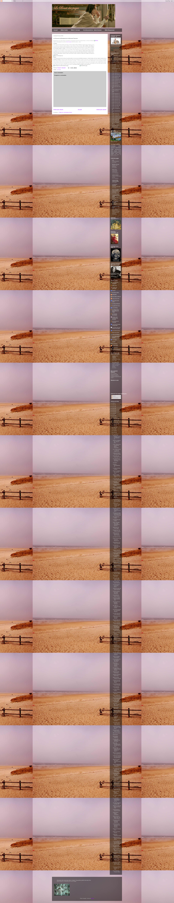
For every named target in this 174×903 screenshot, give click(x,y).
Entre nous (114, 169)
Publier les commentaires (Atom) (65, 112)
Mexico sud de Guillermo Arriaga (117, 678)
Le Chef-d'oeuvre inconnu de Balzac (116, 585)
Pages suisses (115, 115)
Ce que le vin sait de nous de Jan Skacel (116, 681)
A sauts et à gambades (114, 288)
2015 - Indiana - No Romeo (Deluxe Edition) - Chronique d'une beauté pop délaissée (116, 211)
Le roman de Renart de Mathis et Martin (117, 868)
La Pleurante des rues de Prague (116, 573)
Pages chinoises (115, 80)
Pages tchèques (115, 118)
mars (114, 434)
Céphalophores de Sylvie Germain (116, 543)
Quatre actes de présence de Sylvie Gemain (116, 534)
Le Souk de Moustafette (114, 314)
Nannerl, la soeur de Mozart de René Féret (117, 806)
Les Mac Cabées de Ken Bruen (117, 701)
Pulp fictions (115, 734)
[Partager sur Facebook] (75, 68)
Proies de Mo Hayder (115, 713)
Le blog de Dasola (116, 303)
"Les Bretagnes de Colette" (116, 556)
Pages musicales (115, 105)
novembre (115, 420)
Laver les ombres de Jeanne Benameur (116, 592)
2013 (113, 413)
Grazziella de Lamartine (115, 576)
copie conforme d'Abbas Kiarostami (116, 792)
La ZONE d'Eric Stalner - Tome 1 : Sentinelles (117, 859)
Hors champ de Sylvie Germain (116, 582)
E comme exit (114, 203)
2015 (113, 410)
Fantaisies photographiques (115, 68)
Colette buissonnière (116, 490)
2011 (113, 417)
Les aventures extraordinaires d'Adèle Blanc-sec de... (116, 799)
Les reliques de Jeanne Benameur (116, 496)
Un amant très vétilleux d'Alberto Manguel (117, 669)
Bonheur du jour (115, 164)
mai (114, 430)
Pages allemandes (115, 74)
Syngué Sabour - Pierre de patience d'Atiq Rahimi (116, 638)
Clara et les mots (115, 298)
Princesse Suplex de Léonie (116, 856)
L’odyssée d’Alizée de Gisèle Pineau (117, 454)
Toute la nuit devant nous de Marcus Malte (117, 565)
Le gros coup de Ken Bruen (116, 708)
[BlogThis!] (72, 68)
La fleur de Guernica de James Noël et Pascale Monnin (117, 756)
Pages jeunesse (115, 102)
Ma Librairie (114, 343)
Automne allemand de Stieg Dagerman (116, 774)
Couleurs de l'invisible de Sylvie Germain (116, 626)
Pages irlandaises (115, 96)
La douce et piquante (114, 185)
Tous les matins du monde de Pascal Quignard (117, 653)
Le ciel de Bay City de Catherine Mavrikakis (116, 660)
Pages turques (115, 119)
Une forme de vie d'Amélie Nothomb (116, 602)
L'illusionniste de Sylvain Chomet (116, 810)
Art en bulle (114, 57)
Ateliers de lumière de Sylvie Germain (116, 617)
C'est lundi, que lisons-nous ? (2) (117, 456)
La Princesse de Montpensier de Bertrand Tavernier (116, 825)
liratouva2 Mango (115, 334)
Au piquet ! (115, 462)
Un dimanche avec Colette (116, 520)
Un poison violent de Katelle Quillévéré (116, 821)
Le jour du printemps (115, 482)
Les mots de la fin (116, 330)
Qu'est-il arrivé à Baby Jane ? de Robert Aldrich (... (117, 817)
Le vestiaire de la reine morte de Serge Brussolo (116, 723)
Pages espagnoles (115, 89)
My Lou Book (115, 347)
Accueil (56, 30)
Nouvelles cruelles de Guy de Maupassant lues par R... (117, 510)
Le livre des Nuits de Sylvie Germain (116, 642)
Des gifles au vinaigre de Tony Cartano (116, 606)
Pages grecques (115, 93)
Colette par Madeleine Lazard (117, 835)
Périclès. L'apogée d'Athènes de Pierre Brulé (116, 783)
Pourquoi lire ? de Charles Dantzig (116, 531)
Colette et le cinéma (117, 558)
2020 (113, 403)
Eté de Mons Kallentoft (115, 737)
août (114, 425)
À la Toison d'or (115, 362)
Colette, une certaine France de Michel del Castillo (116, 505)
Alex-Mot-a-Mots (115, 292)
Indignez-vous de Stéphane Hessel (117, 551)
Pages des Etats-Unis (116, 86)
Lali (113, 160)
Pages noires (114, 106)
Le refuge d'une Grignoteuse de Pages (115, 310)
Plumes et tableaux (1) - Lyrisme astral (117, 472)
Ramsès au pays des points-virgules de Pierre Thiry (117, 761)
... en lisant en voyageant (115, 283)
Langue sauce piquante (115, 356)
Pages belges (114, 77)
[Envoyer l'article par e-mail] (68, 67)
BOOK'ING (114, 294)
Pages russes (114, 113)
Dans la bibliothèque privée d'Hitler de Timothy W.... (117, 765)
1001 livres (114, 285)
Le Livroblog (115, 307)
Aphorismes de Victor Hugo (116, 528)
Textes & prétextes (116, 349)
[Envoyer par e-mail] (71, 68)
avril (114, 432)
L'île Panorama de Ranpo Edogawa (116, 698)
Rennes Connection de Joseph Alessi (117, 753)
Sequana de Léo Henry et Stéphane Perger (117, 849)
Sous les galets (115, 189)
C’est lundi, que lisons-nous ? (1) (117, 479)
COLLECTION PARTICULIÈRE (115, 181)
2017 (113, 406)
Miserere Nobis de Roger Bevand (116, 620)
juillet (114, 427)
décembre (115, 418)
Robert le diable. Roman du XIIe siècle (116, 475)
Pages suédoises (115, 116)
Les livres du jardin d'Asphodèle (116, 325)
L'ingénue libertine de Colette (116, 553)
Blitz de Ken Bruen (116, 732)
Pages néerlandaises (116, 110)
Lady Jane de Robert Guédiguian (115, 813)
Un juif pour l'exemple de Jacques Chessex (116, 664)
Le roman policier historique (116, 720)
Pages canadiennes (116, 79)
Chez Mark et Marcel (116, 296)
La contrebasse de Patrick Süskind (116, 684)
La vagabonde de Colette (116, 493)
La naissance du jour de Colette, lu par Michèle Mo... (117, 500)
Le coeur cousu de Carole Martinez (116, 614)
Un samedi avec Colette (116, 517)
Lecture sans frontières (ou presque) (115, 318)
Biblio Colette (64, 30)
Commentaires (115, 398)
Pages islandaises (115, 97)
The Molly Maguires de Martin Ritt (117, 803)
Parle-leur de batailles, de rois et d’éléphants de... (116, 437)
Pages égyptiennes (115, 121)
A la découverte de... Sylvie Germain (92, 30)
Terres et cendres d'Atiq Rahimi (116, 657)
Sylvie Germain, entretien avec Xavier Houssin (116, 579)
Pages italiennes (115, 99)
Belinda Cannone (113, 155)
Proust (118, 154)
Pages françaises (115, 90)
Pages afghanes (115, 73)
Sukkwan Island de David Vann (116, 675)
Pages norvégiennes (116, 108)
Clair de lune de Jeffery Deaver (116, 731)
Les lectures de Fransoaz (115, 322)
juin (114, 428)
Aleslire (113, 290)
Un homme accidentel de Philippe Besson (116, 645)
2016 (113, 408)
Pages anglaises (115, 76)
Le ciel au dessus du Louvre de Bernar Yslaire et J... (117, 843)
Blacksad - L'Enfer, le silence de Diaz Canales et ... (116, 864)
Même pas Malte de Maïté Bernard (117, 711)
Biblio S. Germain (75, 30)
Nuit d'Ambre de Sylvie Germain (116, 630)
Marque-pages (115, 345)
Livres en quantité (115, 161)
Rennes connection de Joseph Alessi (117, 488)
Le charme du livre (116, 536)
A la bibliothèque (115, 55)
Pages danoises (115, 85)
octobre (114, 422)
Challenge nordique (115, 62)
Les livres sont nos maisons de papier (116, 328)
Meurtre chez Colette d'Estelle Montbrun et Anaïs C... (116, 749)
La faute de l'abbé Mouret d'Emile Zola (116, 598)
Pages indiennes (115, 94)
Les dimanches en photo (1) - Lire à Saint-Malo (116, 459)
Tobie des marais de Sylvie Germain (117, 589)
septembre (115, 423)
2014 (113, 411)
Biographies (114, 60)
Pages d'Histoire (115, 82)
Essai (113, 64)
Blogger (92, 898)
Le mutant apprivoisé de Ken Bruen (116, 704)
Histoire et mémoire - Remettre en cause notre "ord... (117, 778)
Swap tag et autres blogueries (115, 126)
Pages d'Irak (114, 83)
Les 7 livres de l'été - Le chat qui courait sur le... (117, 450)
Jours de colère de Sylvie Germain (116, 623)
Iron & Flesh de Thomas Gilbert (116, 871)
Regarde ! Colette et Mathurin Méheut (117, 562)
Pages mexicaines (115, 103)
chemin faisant (115, 174)
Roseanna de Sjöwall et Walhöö (115, 716)
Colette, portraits (116, 560)
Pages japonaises (115, 100)
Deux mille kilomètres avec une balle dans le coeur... (117, 744)
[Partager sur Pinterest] (76, 68)
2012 (113, 415)
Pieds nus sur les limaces (116, 832)
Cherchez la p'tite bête (116, 186)
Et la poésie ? (114, 66)
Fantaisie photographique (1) (116, 465)
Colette (113, 146)
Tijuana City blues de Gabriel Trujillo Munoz (117, 727)
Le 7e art (59, 69)
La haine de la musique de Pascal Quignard (117, 649)
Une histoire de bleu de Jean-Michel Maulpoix (117, 610)
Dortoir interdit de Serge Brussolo (116, 696)
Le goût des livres (116, 305)
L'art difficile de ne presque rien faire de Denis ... (117, 569)
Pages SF (114, 71)
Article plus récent (58, 109)
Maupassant (118, 149)
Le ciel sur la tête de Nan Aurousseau (116, 633)
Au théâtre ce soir (115, 58)
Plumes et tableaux (115, 122)
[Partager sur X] (73, 68)
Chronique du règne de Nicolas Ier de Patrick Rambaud (117, 514)
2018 (113, 404)
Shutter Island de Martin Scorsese (116, 786)
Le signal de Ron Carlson (116, 690)
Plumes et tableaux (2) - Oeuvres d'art (117, 441)
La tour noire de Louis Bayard (116, 687)
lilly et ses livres (115, 332)
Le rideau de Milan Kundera (116, 469)
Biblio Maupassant (109, 30)
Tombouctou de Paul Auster (116, 672)
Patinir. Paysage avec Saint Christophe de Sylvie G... (116, 524)
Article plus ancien (101, 109)
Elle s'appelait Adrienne (115, 202)
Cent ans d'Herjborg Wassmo (117, 693)
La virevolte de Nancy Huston (116, 596)
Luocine (114, 341)
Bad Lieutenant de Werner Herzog (116, 789)
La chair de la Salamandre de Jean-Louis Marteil (116, 547)
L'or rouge (114, 339)
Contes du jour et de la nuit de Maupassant (117, 539)
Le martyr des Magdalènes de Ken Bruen (116, 740)
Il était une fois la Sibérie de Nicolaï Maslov (117, 838)
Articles (114, 396)
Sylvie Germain (115, 127)
